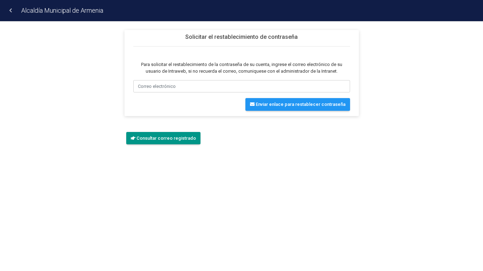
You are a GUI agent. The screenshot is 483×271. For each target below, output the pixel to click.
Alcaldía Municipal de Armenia (62, 10)
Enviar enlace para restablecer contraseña (300, 104)
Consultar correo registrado (165, 138)
